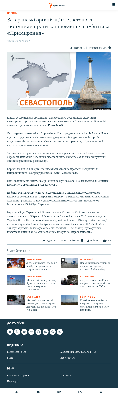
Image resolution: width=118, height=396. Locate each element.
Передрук (12, 381)
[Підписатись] (60, 332)
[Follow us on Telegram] (31, 332)
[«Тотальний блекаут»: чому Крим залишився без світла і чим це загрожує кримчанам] (16, 280)
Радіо (10, 358)
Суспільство (87, 277)
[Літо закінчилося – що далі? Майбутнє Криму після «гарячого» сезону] (16, 263)
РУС (80, 392)
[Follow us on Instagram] (38, 332)
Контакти (65, 376)
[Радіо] (16, 392)
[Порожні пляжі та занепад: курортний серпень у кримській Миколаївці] (69, 263)
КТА (59, 392)
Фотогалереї (86, 260)
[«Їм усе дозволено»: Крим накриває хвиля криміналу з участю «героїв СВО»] (69, 280)
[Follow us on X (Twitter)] (17, 332)
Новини (12, 13)
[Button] (77, 48)
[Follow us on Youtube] (24, 332)
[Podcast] (53, 332)
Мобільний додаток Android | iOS (78, 352)
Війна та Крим (34, 260)
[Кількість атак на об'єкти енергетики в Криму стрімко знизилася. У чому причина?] (69, 300)
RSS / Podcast (67, 358)
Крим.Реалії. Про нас (18, 376)
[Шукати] (101, 392)
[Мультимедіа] (38, 392)
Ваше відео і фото (16, 352)
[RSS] (45, 332)
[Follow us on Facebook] (10, 332)
